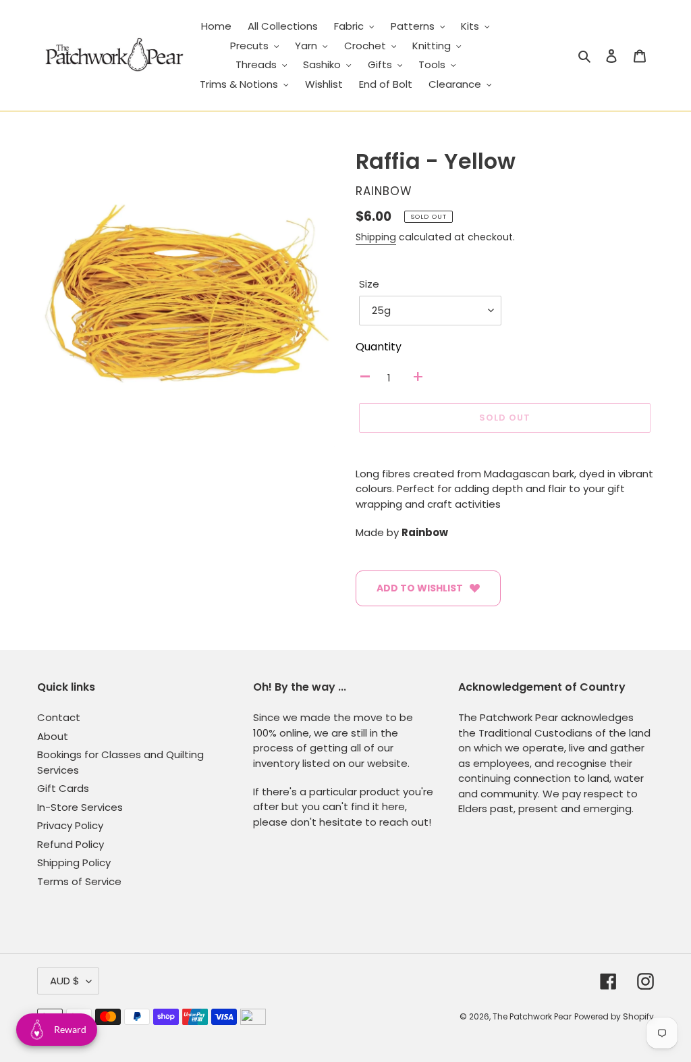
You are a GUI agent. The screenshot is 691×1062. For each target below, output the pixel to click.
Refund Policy (70, 844)
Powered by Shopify (614, 1016)
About (52, 736)
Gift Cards (63, 788)
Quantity (379, 346)
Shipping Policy (74, 862)
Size (369, 284)
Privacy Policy (70, 825)
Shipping (376, 237)
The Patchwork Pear (532, 1016)
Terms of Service (79, 881)
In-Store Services (80, 807)
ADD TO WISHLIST (420, 588)
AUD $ (65, 981)
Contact (58, 717)
